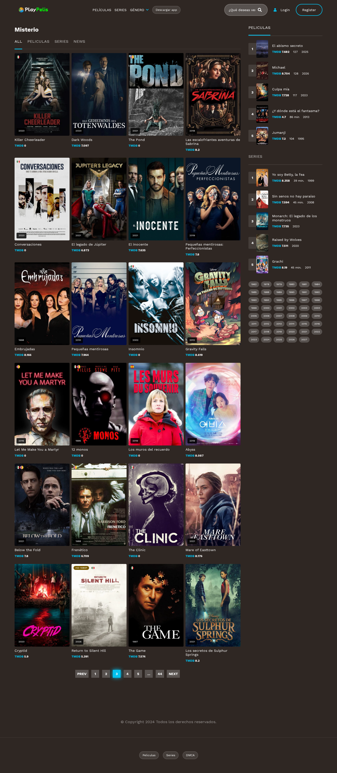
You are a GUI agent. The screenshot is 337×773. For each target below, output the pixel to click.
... (148, 674)
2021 (304, 331)
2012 (266, 323)
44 (160, 674)
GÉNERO (137, 10)
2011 (253, 323)
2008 (292, 315)
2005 (254, 315)
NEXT (173, 674)
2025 (279, 339)
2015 (304, 323)
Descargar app (166, 10)
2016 (317, 323)
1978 (266, 284)
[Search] (262, 10)
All (18, 41)
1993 (254, 300)
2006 (266, 315)
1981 (304, 284)
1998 (317, 300)
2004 (317, 307)
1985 (254, 292)
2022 (317, 331)
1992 (317, 292)
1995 (279, 300)
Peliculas (38, 41)
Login (285, 10)
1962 (254, 284)
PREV (82, 674)
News (79, 41)
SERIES (120, 10)
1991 (304, 292)
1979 (279, 284)
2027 (304, 339)
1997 (304, 300)
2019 (279, 331)
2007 (279, 315)
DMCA (190, 755)
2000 (266, 307)
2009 (304, 315)
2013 (279, 323)
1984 (317, 284)
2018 (266, 331)
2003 (304, 307)
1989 (279, 292)
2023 (254, 339)
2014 (291, 323)
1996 (291, 300)
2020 (292, 331)
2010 (317, 315)
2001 (279, 307)
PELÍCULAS (102, 10)
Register (309, 10)
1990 (291, 292)
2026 (292, 339)
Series (61, 41)
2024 (266, 339)
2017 (254, 331)
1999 (254, 307)
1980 (291, 284)
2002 (292, 307)
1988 (266, 292)
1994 (266, 300)
